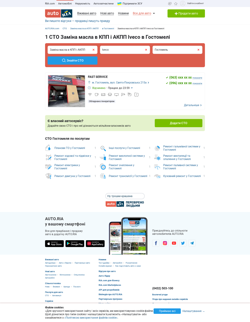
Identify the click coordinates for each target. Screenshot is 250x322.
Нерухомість (82, 3)
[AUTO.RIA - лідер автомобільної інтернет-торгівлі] (58, 13)
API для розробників (109, 290)
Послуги (76, 287)
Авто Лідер (104, 276)
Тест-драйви (104, 263)
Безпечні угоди (160, 294)
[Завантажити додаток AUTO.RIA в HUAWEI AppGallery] (95, 243)
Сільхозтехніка (53, 283)
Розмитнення (131, 263)
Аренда (66, 287)
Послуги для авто (54, 292)
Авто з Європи (65, 263)
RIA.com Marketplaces (110, 285)
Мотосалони (65, 275)
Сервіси (49, 301)
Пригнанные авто (82, 263)
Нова (47, 287)
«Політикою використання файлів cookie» (91, 317)
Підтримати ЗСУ (132, 3)
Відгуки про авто (107, 271)
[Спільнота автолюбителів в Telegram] (192, 243)
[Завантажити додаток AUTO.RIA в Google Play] (74, 243)
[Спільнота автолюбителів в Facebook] (156, 243)
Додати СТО (178, 123)
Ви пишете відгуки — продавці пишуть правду (77, 21)
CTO (47, 295)
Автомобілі (65, 3)
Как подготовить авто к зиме (128, 266)
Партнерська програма (110, 299)
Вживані (56, 287)
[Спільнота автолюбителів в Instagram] (165, 243)
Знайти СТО (75, 60)
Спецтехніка (79, 275)
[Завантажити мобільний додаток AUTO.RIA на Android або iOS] (128, 236)
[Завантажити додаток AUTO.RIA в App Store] (54, 243)
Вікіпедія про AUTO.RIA (110, 294)
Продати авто (188, 13)
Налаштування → (193, 311)
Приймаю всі (167, 311)
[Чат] (170, 3)
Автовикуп (56, 295)
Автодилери (50, 263)
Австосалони (50, 275)
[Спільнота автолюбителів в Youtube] (174, 243)
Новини (123, 13)
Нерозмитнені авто (53, 266)
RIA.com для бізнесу (109, 280)
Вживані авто (86, 13)
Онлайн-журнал (105, 266)
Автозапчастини (104, 3)
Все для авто (142, 13)
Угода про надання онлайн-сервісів (170, 299)
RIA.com (50, 3)
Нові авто (107, 13)
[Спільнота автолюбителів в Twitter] (183, 243)
